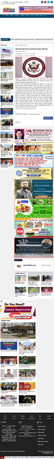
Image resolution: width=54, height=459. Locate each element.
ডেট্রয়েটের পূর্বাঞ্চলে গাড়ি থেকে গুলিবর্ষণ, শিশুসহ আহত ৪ (26, 405)
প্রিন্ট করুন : (48, 118)
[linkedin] (48, 2)
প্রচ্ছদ (3, 15)
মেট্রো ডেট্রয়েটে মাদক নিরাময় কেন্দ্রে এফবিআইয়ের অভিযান (33, 284)
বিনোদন (32, 15)
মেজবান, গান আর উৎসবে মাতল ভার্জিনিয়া (6, 166)
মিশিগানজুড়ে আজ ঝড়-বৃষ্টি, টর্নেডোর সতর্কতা (31, 39)
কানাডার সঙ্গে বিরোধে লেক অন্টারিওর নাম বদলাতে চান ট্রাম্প (7, 104)
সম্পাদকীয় (49, 418)
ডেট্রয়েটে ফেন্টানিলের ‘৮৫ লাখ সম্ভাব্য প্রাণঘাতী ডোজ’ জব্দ (33, 295)
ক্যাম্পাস (13, 418)
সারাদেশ (41, 15)
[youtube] (51, 2)
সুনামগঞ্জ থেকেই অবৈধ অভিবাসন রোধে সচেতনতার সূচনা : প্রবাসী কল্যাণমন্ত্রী (6, 154)
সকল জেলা (40, 444)
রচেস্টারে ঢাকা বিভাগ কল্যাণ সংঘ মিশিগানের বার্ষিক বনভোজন (26, 379)
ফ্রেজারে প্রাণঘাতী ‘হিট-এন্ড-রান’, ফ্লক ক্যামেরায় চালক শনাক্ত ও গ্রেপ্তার (46, 284)
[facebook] (42, 2)
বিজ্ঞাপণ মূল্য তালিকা (43, 441)
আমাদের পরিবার (42, 435)
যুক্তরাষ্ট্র (11, 15)
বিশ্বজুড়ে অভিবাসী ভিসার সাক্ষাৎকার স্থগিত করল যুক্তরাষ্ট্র (6, 56)
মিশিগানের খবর (23, 45)
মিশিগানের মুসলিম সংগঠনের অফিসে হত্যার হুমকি (20, 295)
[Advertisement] (27, 28)
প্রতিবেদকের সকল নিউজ (46, 265)
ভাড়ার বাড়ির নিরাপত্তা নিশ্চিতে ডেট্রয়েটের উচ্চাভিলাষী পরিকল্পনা (5, 128)
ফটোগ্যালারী (41, 432)
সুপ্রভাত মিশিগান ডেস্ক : (22, 51)
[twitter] (45, 2)
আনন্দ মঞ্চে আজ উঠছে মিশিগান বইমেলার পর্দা (46, 294)
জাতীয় (6, 15)
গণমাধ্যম (22, 418)
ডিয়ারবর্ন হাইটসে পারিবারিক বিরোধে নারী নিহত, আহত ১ (6, 141)
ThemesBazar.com (47, 453)
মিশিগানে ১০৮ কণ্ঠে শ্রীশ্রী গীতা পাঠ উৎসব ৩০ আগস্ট (27, 392)
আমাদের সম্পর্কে (42, 426)
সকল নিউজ (40, 438)
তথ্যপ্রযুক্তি (36, 15)
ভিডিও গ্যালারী (41, 429)
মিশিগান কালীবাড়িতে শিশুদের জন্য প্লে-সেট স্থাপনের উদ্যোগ (27, 366)
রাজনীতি (16, 15)
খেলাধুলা (27, 15)
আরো (44, 15)
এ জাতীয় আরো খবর (20, 273)
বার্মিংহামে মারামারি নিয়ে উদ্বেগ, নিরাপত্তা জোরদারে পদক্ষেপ (6, 68)
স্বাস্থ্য (40, 418)
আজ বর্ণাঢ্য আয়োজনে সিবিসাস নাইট (5, 116)
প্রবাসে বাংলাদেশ (31, 418)
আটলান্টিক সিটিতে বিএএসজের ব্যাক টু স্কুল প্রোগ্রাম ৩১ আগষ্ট (8, 405)
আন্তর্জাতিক (23, 15)
